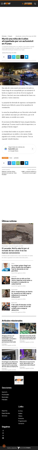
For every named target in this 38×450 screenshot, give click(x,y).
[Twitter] (14, 57)
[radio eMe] (7, 3)
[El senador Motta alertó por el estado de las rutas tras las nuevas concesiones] (17, 233)
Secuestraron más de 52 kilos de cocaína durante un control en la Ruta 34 (28, 337)
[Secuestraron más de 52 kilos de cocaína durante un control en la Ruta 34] (28, 328)
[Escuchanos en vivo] (27, 3)
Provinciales (5, 246)
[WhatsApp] (18, 57)
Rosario (10, 36)
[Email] (22, 57)
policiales (16, 158)
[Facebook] (9, 57)
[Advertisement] (19, 21)
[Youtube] (3, 438)
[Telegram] (26, 57)
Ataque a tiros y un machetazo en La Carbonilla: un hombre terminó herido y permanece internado (9, 339)
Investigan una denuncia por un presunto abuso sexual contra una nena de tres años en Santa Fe (10, 364)
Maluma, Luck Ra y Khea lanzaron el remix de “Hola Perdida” (9, 173)
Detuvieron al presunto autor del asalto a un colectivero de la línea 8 (27, 363)
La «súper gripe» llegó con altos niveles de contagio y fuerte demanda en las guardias (21, 268)
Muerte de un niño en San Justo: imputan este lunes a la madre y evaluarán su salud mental (21, 281)
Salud (12, 263)
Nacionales (14, 302)
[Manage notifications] (4, 445)
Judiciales (14, 276)
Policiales (4, 36)
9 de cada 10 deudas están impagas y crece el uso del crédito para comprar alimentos (21, 307)
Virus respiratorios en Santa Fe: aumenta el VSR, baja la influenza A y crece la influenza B (21, 294)
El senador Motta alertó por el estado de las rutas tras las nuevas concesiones (15, 250)
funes (11, 158)
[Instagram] (3, 433)
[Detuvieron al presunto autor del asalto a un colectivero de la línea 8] (28, 354)
